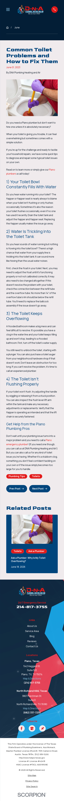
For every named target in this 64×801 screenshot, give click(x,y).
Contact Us (32, 646)
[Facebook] (21, 728)
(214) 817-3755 (32, 682)
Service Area (32, 631)
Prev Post (14, 488)
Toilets (36, 476)
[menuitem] (32, 775)
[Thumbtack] (42, 728)
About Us (32, 626)
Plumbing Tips (17, 476)
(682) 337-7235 (32, 712)
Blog (32, 636)
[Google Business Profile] (32, 728)
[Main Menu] (8, 9)
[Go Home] (7, 27)
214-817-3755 (32, 607)
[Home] (30, 9)
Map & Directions (32, 678)
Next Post (38, 488)
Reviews (31, 641)
